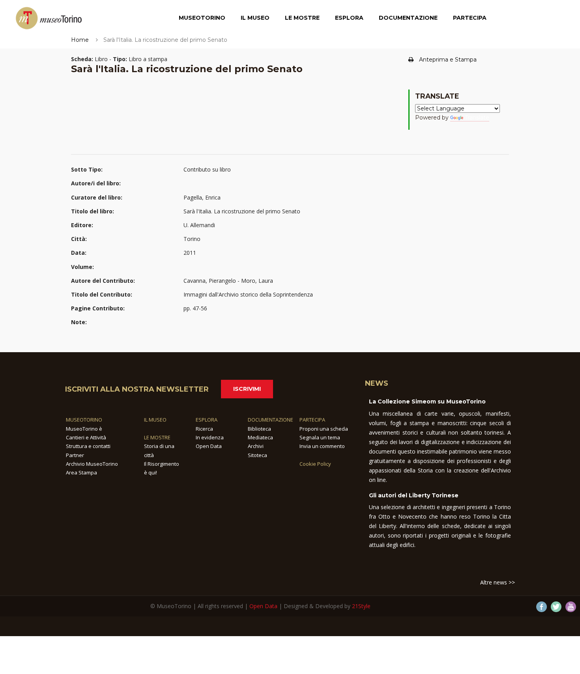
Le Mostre (302, 17)
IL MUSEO (155, 419)
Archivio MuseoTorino (92, 463)
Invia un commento (322, 446)
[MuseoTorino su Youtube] (570, 606)
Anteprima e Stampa (448, 59)
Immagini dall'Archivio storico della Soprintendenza (248, 294)
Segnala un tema (319, 437)
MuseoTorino (202, 17)
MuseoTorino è (84, 428)
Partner (75, 455)
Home (80, 39)
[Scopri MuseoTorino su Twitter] (556, 606)
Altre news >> (497, 582)
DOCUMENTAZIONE (270, 419)
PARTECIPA (312, 419)
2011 (189, 252)
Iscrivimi (247, 388)
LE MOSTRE (157, 437)
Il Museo (255, 17)
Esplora (349, 17)
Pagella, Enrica (202, 197)
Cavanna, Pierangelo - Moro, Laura (228, 280)
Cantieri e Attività (86, 437)
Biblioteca (259, 428)
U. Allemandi (199, 225)
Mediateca (260, 437)
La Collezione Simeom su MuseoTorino (427, 401)
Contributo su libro (207, 169)
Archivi (256, 446)
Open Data (209, 446)
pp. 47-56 (195, 308)
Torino (191, 239)
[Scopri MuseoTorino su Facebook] (541, 606)
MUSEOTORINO (84, 419)
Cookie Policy (315, 463)
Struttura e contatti (88, 446)
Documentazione (408, 17)
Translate (477, 117)
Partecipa (469, 17)
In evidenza (210, 437)
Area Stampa (81, 472)
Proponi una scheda (323, 428)
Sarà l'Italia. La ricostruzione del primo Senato (241, 211)
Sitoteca (257, 455)
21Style (361, 606)
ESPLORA (206, 419)
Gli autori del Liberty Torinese (413, 495)
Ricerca (204, 428)
